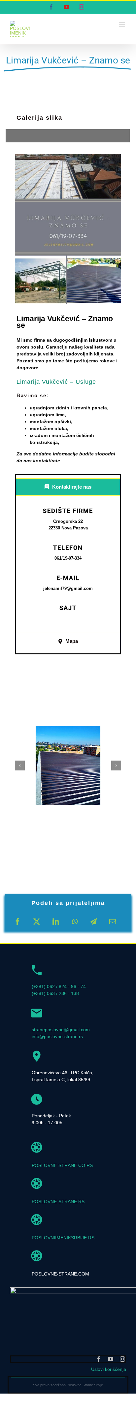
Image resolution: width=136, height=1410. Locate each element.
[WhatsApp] (75, 922)
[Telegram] (93, 922)
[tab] (68, 487)
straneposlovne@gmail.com (61, 1029)
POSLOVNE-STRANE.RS (58, 1201)
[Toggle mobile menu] (122, 24)
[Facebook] (17, 922)
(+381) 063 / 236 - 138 (55, 993)
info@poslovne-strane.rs (57, 1036)
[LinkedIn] (55, 922)
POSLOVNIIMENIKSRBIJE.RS (63, 1237)
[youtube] (110, 1359)
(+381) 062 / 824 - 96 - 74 (59, 986)
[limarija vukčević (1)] (68, 765)
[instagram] (122, 1359)
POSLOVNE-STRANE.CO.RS (62, 1165)
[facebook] (98, 1359)
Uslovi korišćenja (108, 1369)
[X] (36, 922)
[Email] (112, 922)
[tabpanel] (68, 565)
